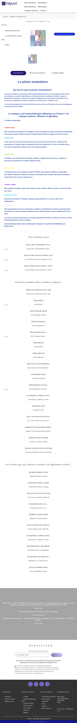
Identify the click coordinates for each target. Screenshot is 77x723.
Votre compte (46, 692)
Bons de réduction (46, 708)
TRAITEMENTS (42, 3)
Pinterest (66, 28)
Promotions (8, 696)
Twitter (36, 684)
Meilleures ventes (9, 701)
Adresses (44, 706)
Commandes (45, 701)
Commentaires (58, 73)
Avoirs (43, 703)
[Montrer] (36, 249)
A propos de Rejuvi (31, 10)
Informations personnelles (48, 696)
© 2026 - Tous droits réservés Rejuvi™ (38, 718)
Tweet (61, 28)
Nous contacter (27, 708)
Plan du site (26, 710)
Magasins (25, 712)
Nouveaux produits (10, 699)
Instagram (47, 684)
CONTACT (43, 10)
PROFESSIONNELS (30, 7)
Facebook (30, 684)
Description (18, 73)
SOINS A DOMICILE (30, 3)
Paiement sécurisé (28, 705)
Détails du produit (37, 73)
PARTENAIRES (42, 7)
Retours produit (46, 699)
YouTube (42, 684)
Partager (56, 28)
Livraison (25, 696)
